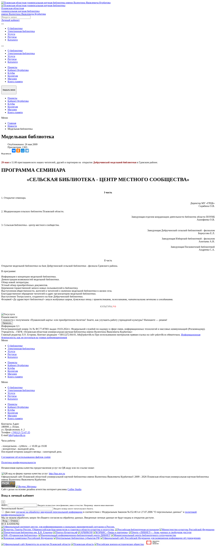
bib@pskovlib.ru (17, 435)
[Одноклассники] (18, 150)
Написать (7, 323)
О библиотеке (15, 28)
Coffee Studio (74, 489)
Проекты (12, 67)
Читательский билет (12, 508)
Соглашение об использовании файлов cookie (26, 457)
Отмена (14, 521)
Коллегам (13, 76)
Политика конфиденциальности (18, 462)
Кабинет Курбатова (18, 70)
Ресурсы (12, 37)
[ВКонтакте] (14, 150)
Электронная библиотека (21, 31)
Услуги (11, 34)
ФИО (4, 505)
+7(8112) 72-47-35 (20, 432)
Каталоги (13, 39)
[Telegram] (27, 150)
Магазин (12, 78)
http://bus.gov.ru (57, 473)
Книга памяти (15, 81)
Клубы (11, 73)
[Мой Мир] (23, 150)
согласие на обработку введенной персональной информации (49, 512)
